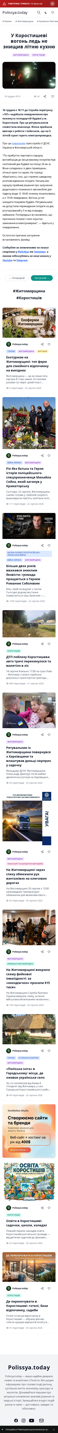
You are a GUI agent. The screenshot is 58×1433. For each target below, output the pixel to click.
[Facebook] (16, 1420)
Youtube (7, 260)
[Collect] (53, 96)
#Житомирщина (29, 290)
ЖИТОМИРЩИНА (21, 55)
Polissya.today (14, 12)
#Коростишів (29, 297)
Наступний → (42, 277)
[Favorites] (53, 12)
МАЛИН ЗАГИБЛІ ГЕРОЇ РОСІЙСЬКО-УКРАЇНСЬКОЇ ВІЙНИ (23, 553)
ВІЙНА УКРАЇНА (14, 462)
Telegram (21, 260)
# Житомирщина (24, 21)
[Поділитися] (44, 96)
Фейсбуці (23, 251)
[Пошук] (39, 12)
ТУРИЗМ (11, 351)
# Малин (7, 21)
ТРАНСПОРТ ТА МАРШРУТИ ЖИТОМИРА (25, 864)
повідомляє (19, 143)
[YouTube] (31, 1420)
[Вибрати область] (52, 3)
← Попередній (17, 277)
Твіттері (39, 251)
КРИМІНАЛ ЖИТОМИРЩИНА (20, 963)
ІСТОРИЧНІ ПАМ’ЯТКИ (29, 1058)
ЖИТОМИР (42, 351)
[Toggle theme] (46, 12)
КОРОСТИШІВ (38, 55)
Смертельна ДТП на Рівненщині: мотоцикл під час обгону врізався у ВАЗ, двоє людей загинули (27, 1429)
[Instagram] (23, 1420)
